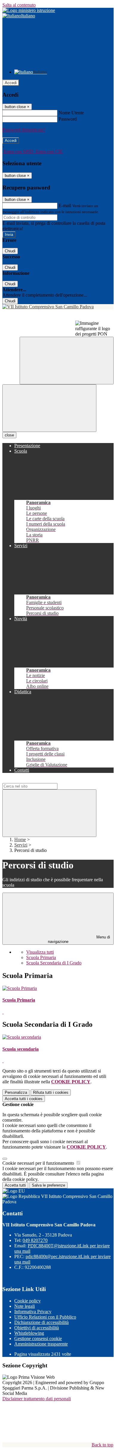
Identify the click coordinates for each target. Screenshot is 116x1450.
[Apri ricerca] (67, 360)
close (9, 435)
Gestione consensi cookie (38, 1338)
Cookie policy (27, 1300)
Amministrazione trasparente (41, 1343)
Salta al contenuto (19, 4)
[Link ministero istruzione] (28, 10)
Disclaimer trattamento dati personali (36, 1398)
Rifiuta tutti (50, 1092)
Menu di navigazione (79, 939)
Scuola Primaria (41, 957)
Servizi (20, 844)
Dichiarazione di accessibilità (41, 1322)
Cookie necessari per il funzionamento (38, 1163)
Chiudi (10, 251)
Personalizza (16, 1092)
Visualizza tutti (40, 952)
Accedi (11, 83)
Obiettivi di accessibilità (36, 1327)
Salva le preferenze (48, 1185)
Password (68, 119)
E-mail (65, 205)
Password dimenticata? (23, 129)
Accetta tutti (24, 1098)
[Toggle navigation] (49, 408)
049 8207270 (35, 1240)
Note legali (24, 1306)
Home (20, 839)
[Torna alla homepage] (58, 307)
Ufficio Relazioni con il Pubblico (45, 1316)
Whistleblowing (29, 1333)
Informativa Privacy (32, 1311)
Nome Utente (71, 112)
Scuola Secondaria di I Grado (53, 962)
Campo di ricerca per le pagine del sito (38, 780)
